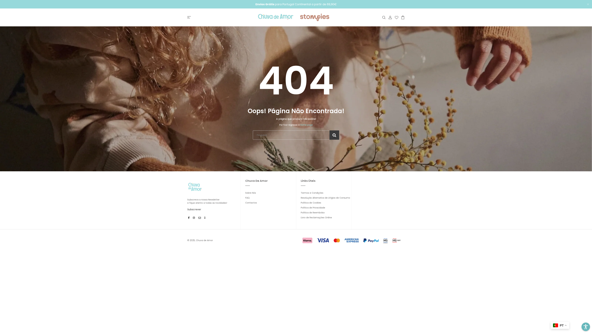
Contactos (251, 202)
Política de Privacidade (313, 207)
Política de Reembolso (313, 212)
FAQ (247, 197)
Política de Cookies (311, 202)
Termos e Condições (312, 192)
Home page (306, 124)
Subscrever (194, 209)
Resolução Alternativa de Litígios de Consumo (325, 197)
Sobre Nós (250, 192)
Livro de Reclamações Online (316, 217)
